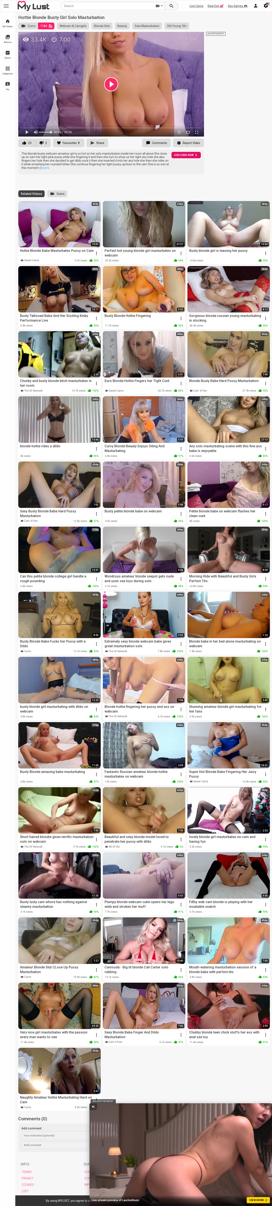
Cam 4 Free (200, 390)
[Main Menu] (6, 6)
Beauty (122, 26)
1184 (43, 26)
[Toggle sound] (93, 1106)
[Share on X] (196, 37)
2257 (25, 1191)
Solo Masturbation (147, 26)
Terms (27, 1172)
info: (25, 1164)
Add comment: (31, 1128)
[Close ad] (268, 1106)
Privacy (28, 1178)
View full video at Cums (159, 37)
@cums (44, 168)
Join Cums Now (184, 155)
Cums (31, 26)
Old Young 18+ (177, 26)
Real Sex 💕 (216, 6)
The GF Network (33, 390)
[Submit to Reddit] (186, 37)
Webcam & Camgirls (73, 26)
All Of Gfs (114, 846)
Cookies (28, 1184)
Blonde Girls (102, 26)
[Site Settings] (266, 6)
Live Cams (196, 6)
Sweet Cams (31, 260)
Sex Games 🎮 (237, 6)
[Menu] (255, 6)
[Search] (171, 6)
